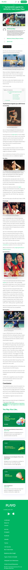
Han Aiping (16, 95)
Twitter (6, 543)
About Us (6, 523)
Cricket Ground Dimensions (11, 564)
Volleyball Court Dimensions (11, 560)
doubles (4, 282)
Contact (6, 525)
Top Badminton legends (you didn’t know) (15, 92)
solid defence (6, 244)
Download (23, 1)
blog (10, 402)
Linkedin (6, 539)
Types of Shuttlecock (8, 485)
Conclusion (8, 100)
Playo (14, 28)
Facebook (6, 535)
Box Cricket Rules (8, 549)
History (13, 38)
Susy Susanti (17, 96)
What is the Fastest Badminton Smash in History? (13, 429)
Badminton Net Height (10, 553)
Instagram (6, 532)
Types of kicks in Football (10, 557)
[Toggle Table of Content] (22, 90)
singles (19, 187)
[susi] (18, 517)
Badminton (9, 38)
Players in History (19, 38)
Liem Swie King (17, 94)
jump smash (14, 134)
